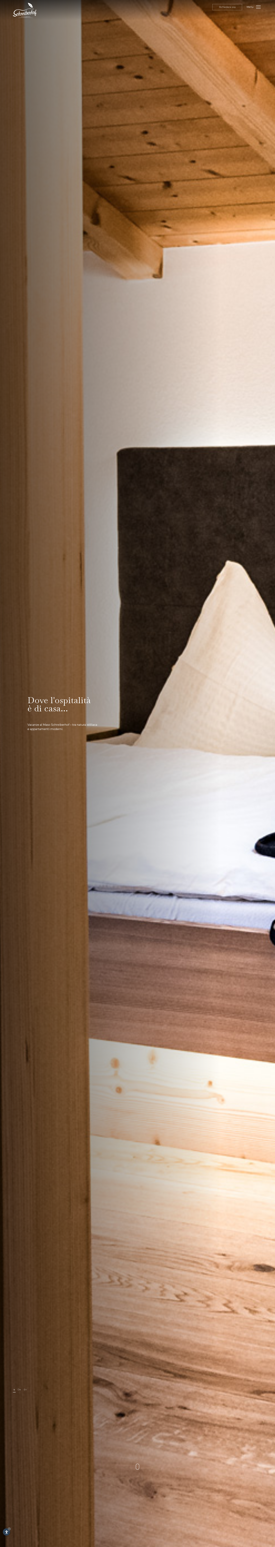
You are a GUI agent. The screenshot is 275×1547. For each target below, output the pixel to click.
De (19, 1389)
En (25, 1389)
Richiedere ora (227, 7)
